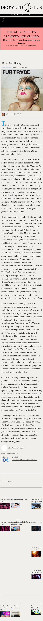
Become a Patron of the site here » (24, 459)
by (9, 114)
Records (10, 20)
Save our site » (21, 15)
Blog (37, 20)
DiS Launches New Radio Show (4, 608)
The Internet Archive (30, 45)
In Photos (29, 20)
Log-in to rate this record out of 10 (9, 453)
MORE (37, 589)
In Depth (19, 20)
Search (38, 24)
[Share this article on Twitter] (7, 460)
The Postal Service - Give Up (15, 608)
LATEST (3, 492)
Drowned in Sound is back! (19, 500)
